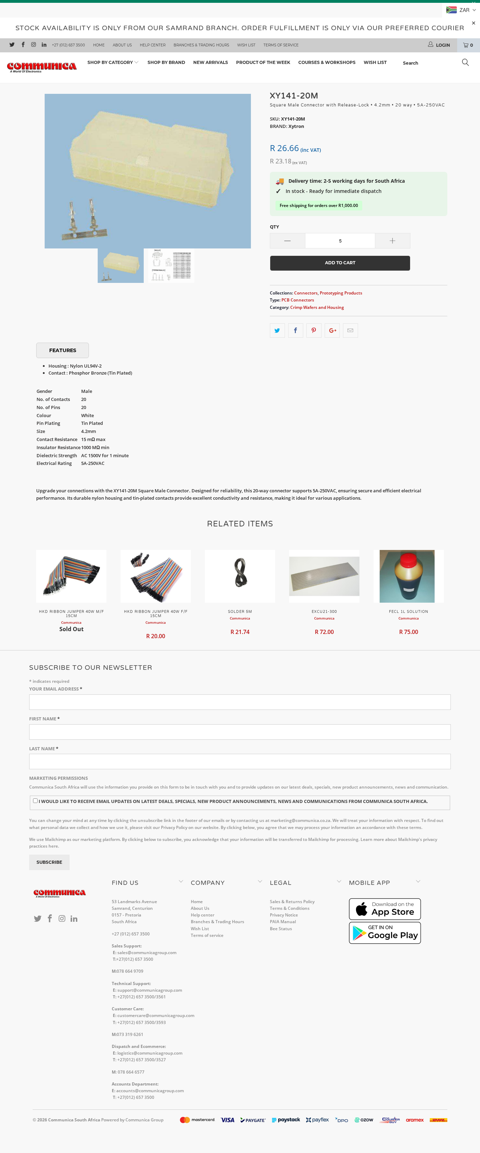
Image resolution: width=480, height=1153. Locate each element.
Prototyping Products (341, 293)
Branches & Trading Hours (201, 45)
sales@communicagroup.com (146, 953)
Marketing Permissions (58, 778)
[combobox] (438, 63)
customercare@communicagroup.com (155, 1015)
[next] (250, 165)
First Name (44, 718)
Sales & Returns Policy (292, 902)
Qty (274, 227)
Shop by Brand (166, 62)
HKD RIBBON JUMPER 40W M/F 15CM (71, 576)
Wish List (246, 45)
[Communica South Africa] (42, 67)
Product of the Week (263, 62)
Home (99, 45)
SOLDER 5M (240, 576)
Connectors (306, 293)
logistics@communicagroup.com (149, 1053)
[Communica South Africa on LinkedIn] (44, 45)
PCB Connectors (297, 300)
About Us (122, 45)
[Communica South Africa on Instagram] (33, 45)
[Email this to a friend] (350, 330)
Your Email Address (55, 689)
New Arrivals (210, 62)
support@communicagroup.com (149, 990)
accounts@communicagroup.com (150, 1091)
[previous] (45, 165)
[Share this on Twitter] (277, 330)
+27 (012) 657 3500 (68, 45)
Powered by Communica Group (132, 1120)
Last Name (43, 748)
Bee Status (281, 929)
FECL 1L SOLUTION (408, 576)
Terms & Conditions (290, 908)
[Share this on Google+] (332, 330)
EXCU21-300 (324, 576)
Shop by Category (110, 62)
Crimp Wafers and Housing (317, 307)
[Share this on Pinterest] (314, 330)
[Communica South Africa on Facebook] (22, 45)
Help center (153, 45)
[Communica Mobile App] (385, 918)
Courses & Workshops (327, 62)
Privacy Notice (284, 915)
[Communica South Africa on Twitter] (12, 45)
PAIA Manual (283, 922)
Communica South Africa (74, 1120)
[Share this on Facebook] (295, 330)
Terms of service (281, 45)
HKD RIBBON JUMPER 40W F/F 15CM (155, 576)
